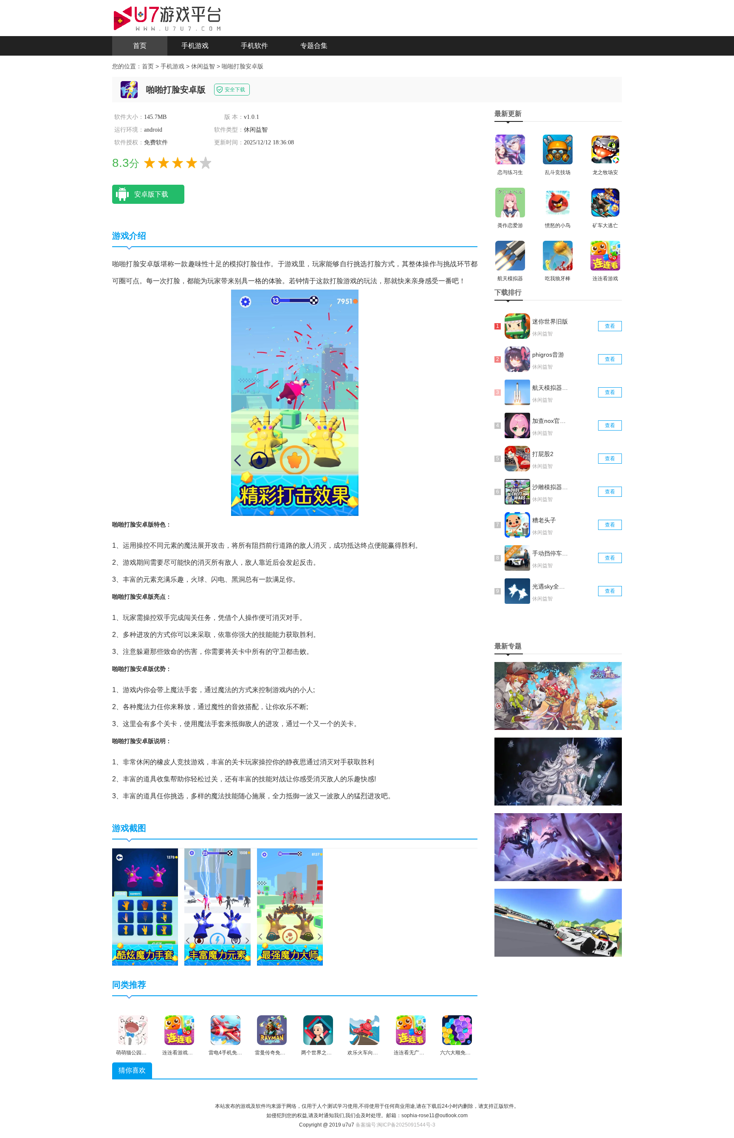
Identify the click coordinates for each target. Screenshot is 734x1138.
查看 (610, 326)
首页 (140, 45)
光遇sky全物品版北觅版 (551, 586)
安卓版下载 (151, 194)
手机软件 (254, 45)
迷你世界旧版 (550, 321)
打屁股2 (542, 454)
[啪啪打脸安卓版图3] (290, 907)
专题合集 (313, 45)
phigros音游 (548, 354)
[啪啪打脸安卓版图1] (145, 907)
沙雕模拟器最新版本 (551, 487)
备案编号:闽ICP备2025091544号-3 (395, 1125)
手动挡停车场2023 (551, 553)
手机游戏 (195, 45)
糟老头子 (544, 520)
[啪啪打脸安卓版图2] (217, 907)
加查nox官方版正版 (551, 420)
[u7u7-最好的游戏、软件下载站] (167, 17)
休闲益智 (203, 66)
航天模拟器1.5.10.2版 (551, 387)
